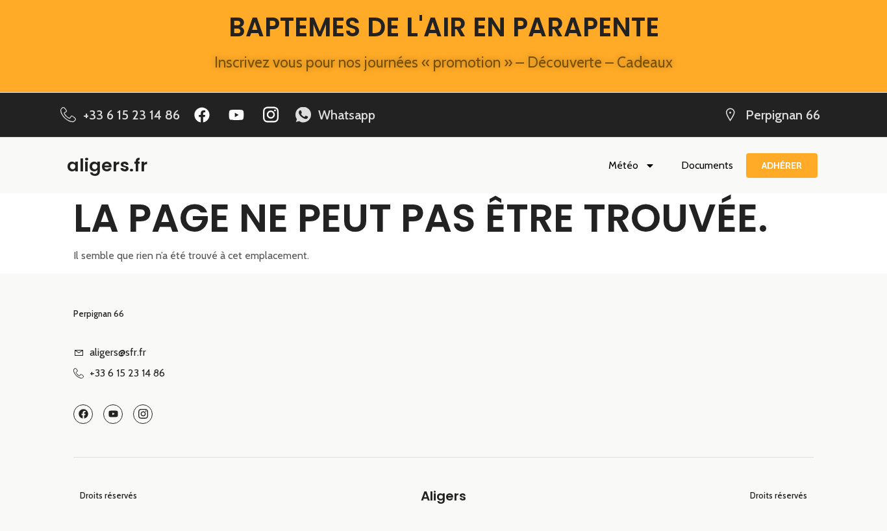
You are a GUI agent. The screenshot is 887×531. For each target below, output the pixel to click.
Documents (707, 165)
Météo (623, 165)
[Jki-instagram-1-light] (270, 114)
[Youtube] (236, 114)
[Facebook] (202, 114)
